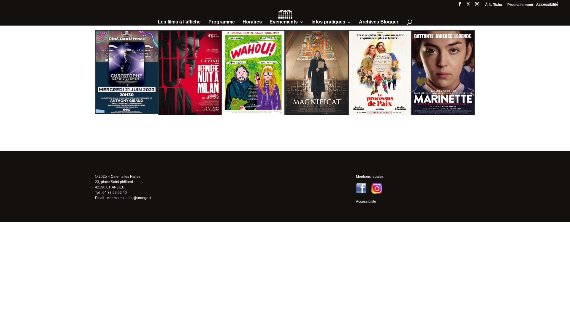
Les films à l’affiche (179, 22)
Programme (221, 22)
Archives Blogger (378, 22)
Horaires (252, 22)
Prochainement (520, 5)
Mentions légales (370, 176)
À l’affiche (493, 5)
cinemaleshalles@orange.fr (129, 198)
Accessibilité (547, 4)
